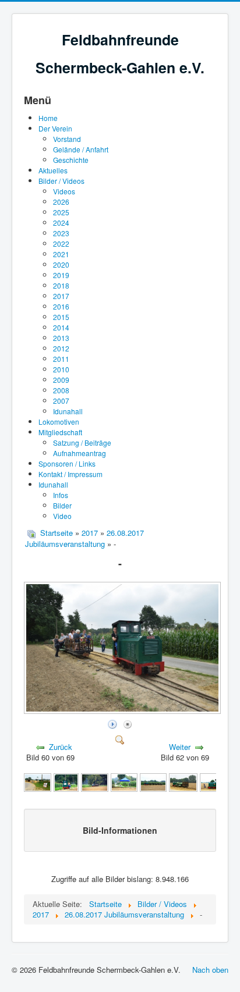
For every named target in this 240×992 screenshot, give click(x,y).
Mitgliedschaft (60, 432)
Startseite (56, 532)
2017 (61, 296)
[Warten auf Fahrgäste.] (183, 781)
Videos (64, 191)
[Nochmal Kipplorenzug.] (153, 781)
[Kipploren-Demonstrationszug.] (94, 781)
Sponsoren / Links (67, 463)
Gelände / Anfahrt (80, 149)
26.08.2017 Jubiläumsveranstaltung (84, 538)
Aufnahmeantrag (79, 453)
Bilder (62, 505)
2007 (61, 401)
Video (62, 516)
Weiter (179, 746)
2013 (61, 338)
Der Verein (55, 128)
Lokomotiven (58, 421)
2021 (61, 254)
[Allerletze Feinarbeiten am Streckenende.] (37, 781)
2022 (61, 243)
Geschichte (71, 160)
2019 (61, 275)
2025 (61, 212)
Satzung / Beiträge (82, 442)
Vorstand (67, 139)
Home (48, 118)
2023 (61, 233)
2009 (61, 380)
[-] (123, 710)
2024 (61, 222)
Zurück (60, 746)
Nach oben (210, 969)
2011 (61, 359)
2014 (61, 327)
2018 (61, 285)
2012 (61, 348)
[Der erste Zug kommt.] (66, 781)
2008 (61, 390)
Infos (60, 495)
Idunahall (68, 411)
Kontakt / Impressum (70, 474)
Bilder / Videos (61, 181)
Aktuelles (53, 170)
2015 (61, 317)
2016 (61, 306)
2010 (61, 369)
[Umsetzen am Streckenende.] (213, 781)
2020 (61, 264)
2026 (61, 202)
